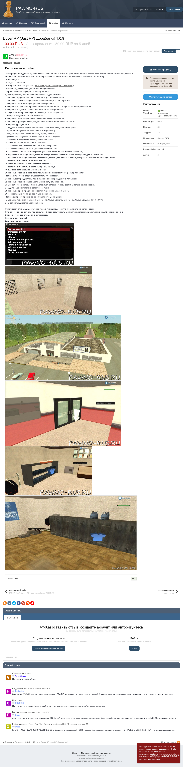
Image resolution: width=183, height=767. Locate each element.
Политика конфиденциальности (96, 753)
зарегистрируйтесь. (171, 754)
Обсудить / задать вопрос (160, 96)
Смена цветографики (21, 673)
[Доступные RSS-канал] (178, 742)
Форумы (8, 23)
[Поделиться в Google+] (23, 603)
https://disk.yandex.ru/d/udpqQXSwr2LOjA (53, 85)
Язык (74, 753)
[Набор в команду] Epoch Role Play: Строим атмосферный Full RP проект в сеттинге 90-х (50, 724)
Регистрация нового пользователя (49, 648)
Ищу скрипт (17, 700)
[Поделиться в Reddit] (28, 603)
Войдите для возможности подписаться (142, 50)
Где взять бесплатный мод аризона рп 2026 (31, 712)
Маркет (68, 23)
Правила (23, 23)
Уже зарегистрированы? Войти (148, 9)
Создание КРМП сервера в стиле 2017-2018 (31, 688)
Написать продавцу (161, 69)
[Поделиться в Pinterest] (32, 603)
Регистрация (174, 9)
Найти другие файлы (18, 57)
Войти (134, 648)
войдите (154, 754)
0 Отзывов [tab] (12, 617)
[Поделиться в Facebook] (19, 603)
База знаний (39, 23)
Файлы (55, 23)
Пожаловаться (12, 578)
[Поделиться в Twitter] (14, 603)
